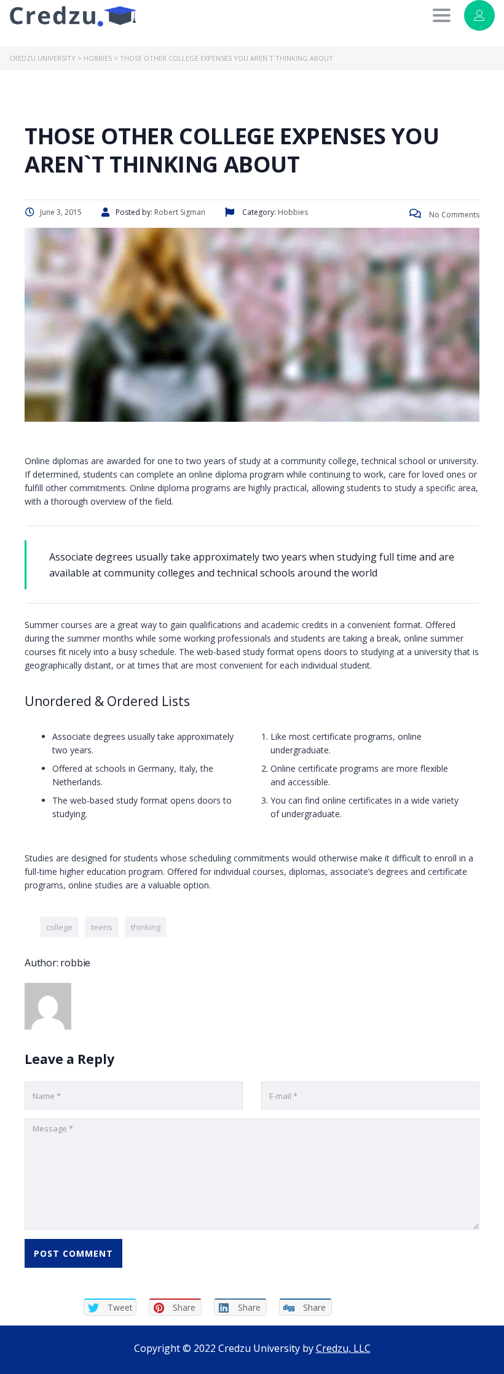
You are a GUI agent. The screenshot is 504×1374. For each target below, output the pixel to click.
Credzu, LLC (343, 1348)
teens (101, 927)
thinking (145, 927)
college (59, 927)
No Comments (453, 214)
